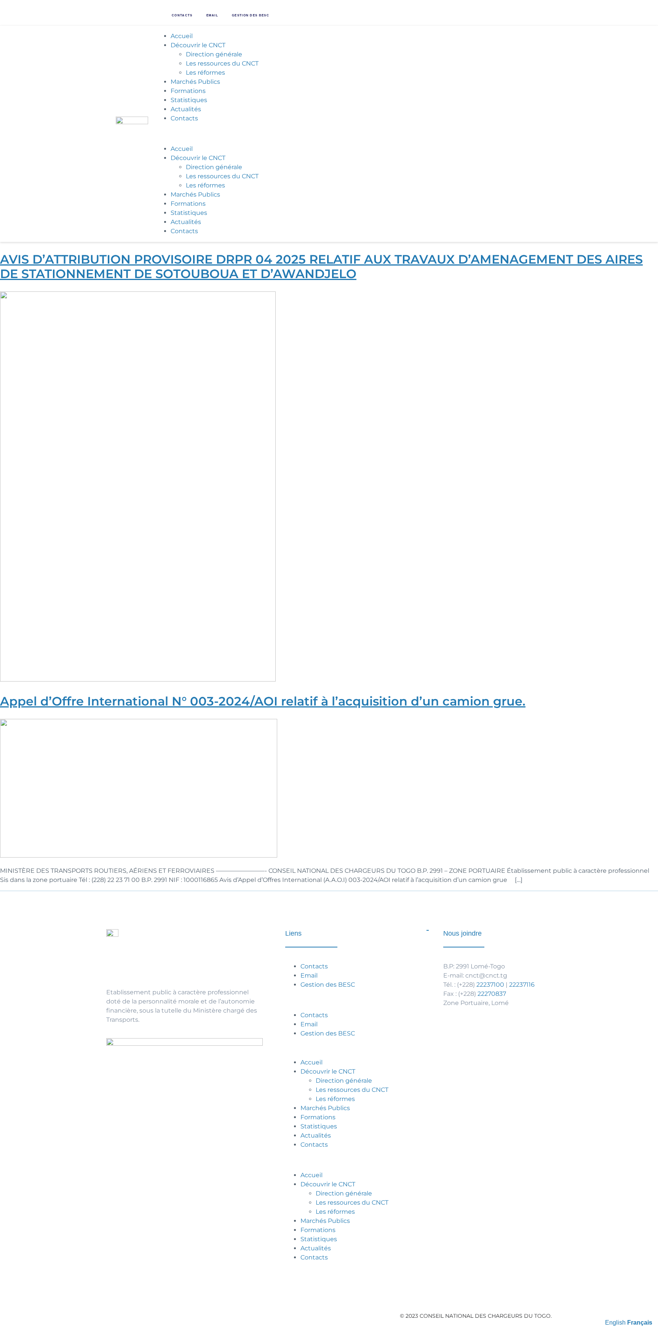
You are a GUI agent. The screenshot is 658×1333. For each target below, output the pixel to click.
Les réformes (205, 72)
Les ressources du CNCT (222, 63)
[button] (350, 133)
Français (639, 1322)
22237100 (490, 984)
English (615, 1322)
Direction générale (214, 54)
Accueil (182, 36)
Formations (188, 90)
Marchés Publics (195, 81)
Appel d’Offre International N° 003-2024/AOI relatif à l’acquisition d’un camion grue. (262, 701)
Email (212, 15)
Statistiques (189, 100)
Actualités (186, 109)
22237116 (522, 984)
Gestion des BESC (250, 15)
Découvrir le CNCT (198, 45)
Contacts (182, 15)
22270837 (492, 993)
